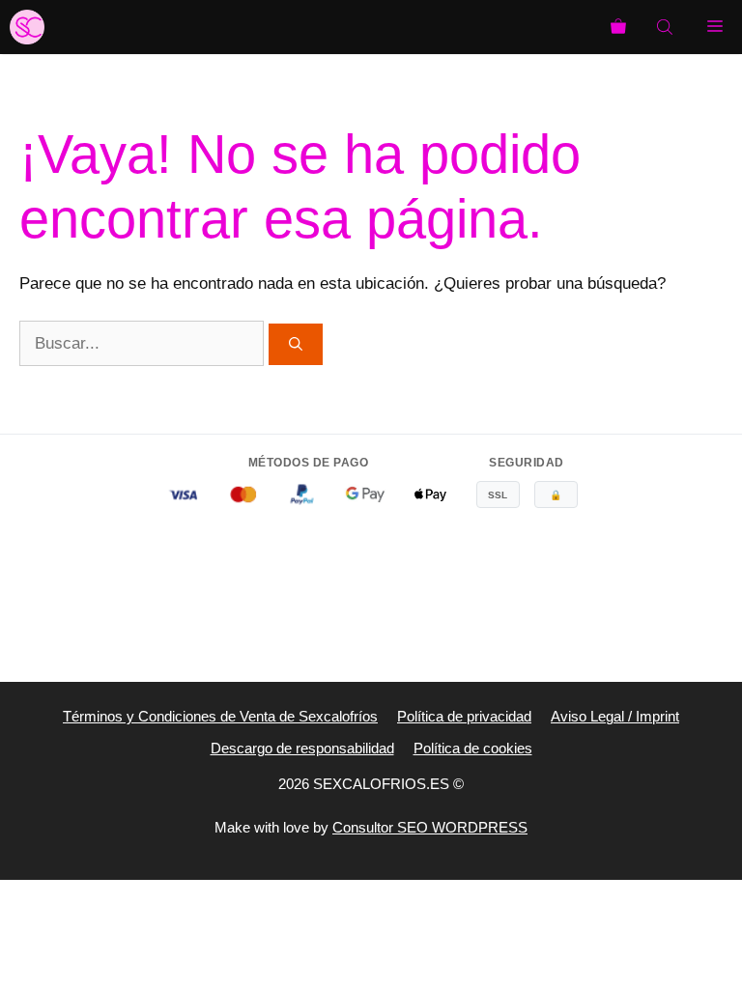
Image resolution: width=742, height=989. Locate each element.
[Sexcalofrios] (27, 27)
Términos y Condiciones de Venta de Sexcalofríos (220, 716)
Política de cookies (473, 748)
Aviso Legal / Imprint (615, 716)
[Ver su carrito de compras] (618, 27)
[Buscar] (296, 344)
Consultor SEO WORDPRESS (430, 827)
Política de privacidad (464, 716)
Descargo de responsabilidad (302, 748)
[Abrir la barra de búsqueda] (666, 27)
